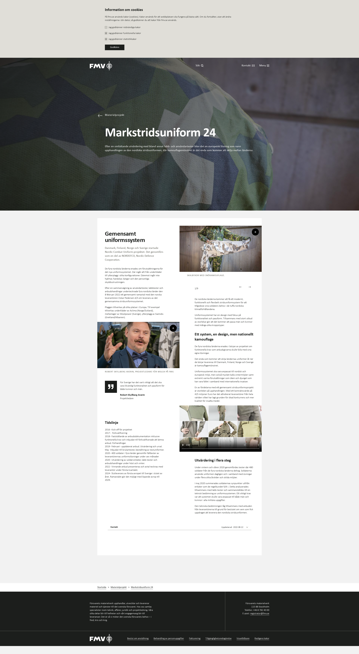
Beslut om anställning (138, 638)
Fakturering (194, 638)
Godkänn (114, 47)
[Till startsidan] (101, 65)
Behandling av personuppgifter (169, 638)
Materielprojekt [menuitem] (119, 587)
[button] (241, 287)
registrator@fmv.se (259, 613)
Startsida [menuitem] (101, 587)
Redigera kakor (262, 638)
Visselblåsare (243, 638)
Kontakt (246, 65)
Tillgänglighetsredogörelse (218, 638)
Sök (198, 65)
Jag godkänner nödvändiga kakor (125, 27)
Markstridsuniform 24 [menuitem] (142, 587)
